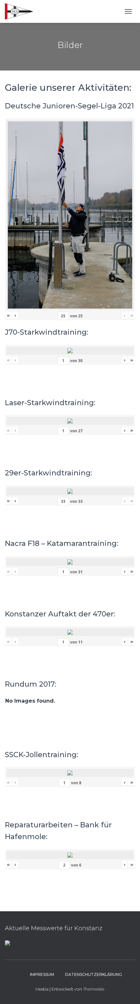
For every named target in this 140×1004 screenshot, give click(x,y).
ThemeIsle (94, 989)
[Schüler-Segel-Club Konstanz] (21, 11)
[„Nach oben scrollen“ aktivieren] (127, 991)
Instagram (18, 974)
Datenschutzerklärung (93, 974)
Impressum (42, 974)
